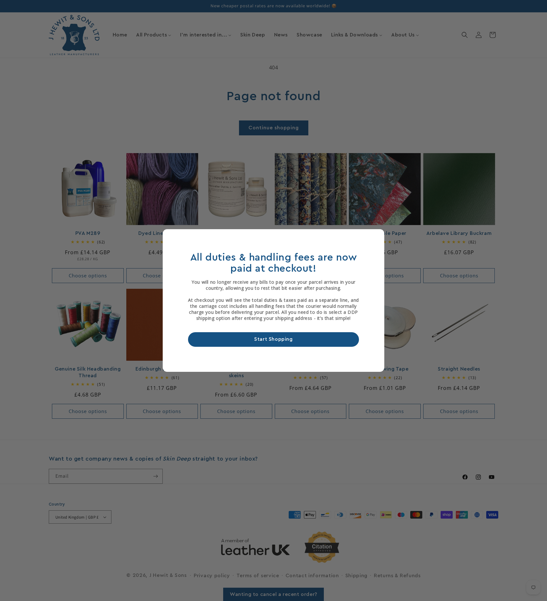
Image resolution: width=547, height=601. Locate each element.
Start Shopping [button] (273, 339)
